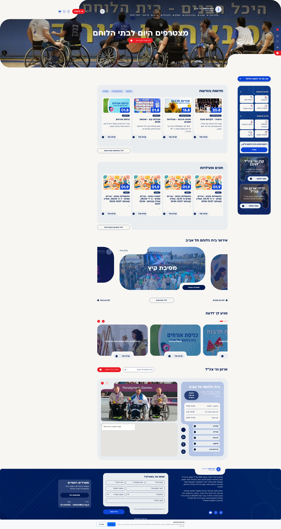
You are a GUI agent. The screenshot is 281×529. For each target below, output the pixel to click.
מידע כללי (166, 15)
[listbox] (138, 369)
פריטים (155, 15)
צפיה (254, 150)
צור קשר (145, 15)
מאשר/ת (101, 524)
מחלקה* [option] (159, 494)
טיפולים (177, 15)
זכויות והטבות (262, 92)
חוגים (218, 192)
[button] (221, 321)
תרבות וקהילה (117, 91)
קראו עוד (203, 137)
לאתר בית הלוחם (112, 370)
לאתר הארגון (135, 15)
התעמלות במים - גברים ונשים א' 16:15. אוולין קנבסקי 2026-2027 (179, 199)
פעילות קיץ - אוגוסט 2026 (150, 120)
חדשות (129, 91)
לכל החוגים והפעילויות (113, 227)
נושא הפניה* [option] (118, 494)
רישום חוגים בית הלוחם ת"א (255, 144)
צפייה (111, 524)
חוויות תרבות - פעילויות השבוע (179, 120)
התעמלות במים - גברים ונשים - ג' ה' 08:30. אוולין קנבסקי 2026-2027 (117, 199)
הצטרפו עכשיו (194, 287)
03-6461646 (74, 495)
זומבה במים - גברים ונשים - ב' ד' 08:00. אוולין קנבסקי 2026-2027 (149, 200)
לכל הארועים (161, 300)
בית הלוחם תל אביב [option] (145, 370)
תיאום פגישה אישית (191, 395)
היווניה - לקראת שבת (211, 119)
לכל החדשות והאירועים (114, 151)
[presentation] (98, 321)
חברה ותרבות (190, 15)
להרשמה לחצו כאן (143, 40)
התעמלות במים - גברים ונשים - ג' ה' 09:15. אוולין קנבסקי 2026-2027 (209, 199)
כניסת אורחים (123, 119)
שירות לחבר (213, 15)
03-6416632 (65, 505)
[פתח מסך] (4, 53)
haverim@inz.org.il (81, 505)
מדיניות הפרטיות (140, 519)
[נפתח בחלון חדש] (277, 53)
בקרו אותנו (261, 179)
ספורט (202, 15)
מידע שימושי (262, 116)
